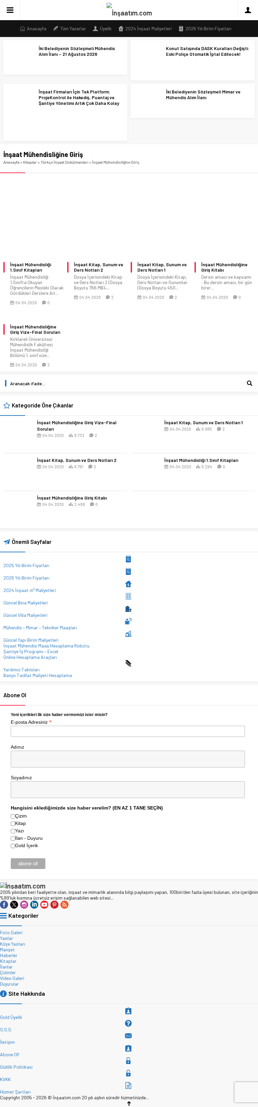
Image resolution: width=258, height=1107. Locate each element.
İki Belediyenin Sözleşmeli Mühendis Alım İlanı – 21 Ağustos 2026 (77, 51)
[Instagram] (24, 905)
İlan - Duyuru (29, 838)
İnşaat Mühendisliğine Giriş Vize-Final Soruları (35, 329)
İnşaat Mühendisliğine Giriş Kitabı (224, 267)
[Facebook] (4, 905)
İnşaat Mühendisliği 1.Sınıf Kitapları (30, 267)
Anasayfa (11, 162)
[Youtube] (44, 905)
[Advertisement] (129, 210)
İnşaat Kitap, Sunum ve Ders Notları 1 (162, 267)
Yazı (19, 830)
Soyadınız (21, 777)
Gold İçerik (26, 845)
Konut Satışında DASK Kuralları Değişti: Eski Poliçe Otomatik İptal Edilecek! (207, 51)
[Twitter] (14, 905)
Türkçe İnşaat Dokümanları (64, 162)
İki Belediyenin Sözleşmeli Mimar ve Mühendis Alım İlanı (203, 94)
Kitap (20, 823)
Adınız (17, 747)
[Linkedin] (34, 905)
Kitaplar (30, 162)
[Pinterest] (54, 905)
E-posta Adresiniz (31, 721)
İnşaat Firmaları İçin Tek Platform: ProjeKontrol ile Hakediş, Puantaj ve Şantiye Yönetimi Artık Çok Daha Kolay (79, 97)
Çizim (21, 816)
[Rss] (64, 905)
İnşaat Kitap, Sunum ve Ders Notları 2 (98, 267)
